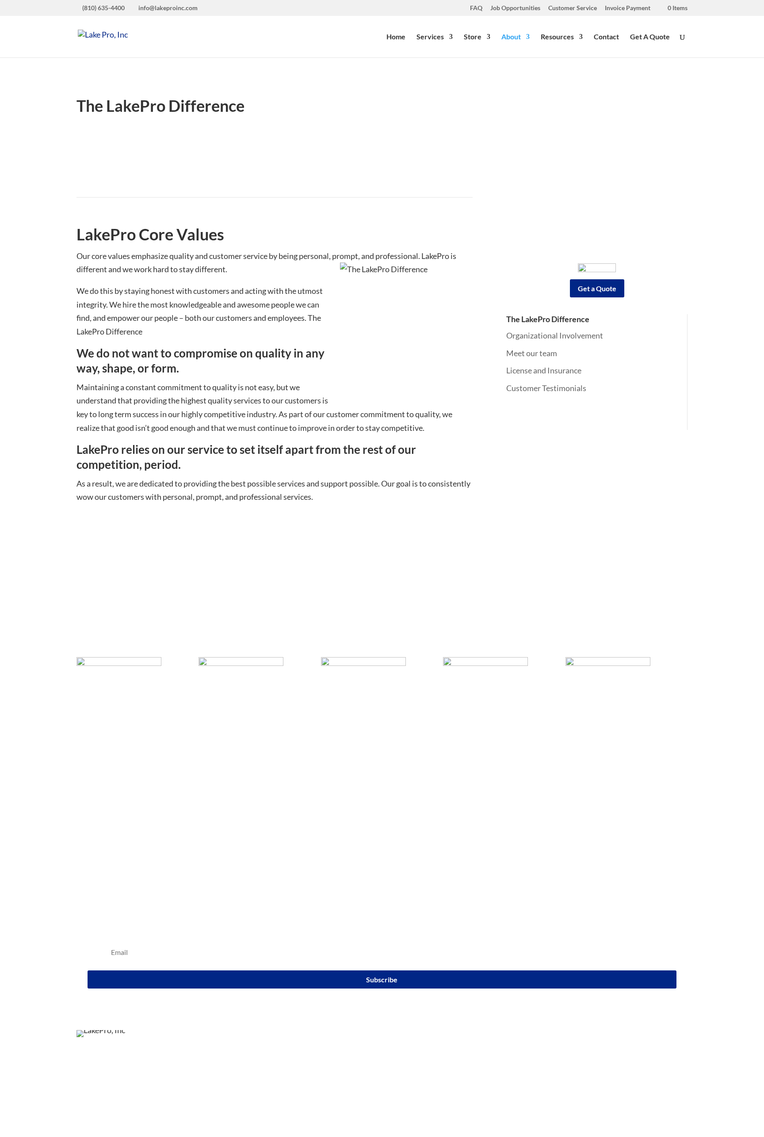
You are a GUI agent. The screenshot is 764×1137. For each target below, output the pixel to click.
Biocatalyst (224, 800)
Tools (472, 813)
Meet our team (531, 353)
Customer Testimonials (546, 388)
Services (430, 37)
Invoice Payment (627, 8)
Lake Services (99, 746)
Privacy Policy (470, 1092)
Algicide (219, 746)
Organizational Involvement (554, 335)
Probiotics (223, 813)
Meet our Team (360, 773)
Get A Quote (650, 37)
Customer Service (572, 8)
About (511, 37)
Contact (606, 37)
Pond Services (100, 759)
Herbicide (222, 759)
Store (472, 37)
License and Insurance (543, 370)
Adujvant (221, 786)
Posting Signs (486, 840)
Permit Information (497, 827)
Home (395, 37)
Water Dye (223, 773)
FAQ (476, 8)
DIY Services (98, 773)
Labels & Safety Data (499, 773)
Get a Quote (597, 288)
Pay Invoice (483, 746)
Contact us (611, 759)
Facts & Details (489, 759)
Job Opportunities (515, 8)
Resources (557, 37)
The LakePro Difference (547, 319)
